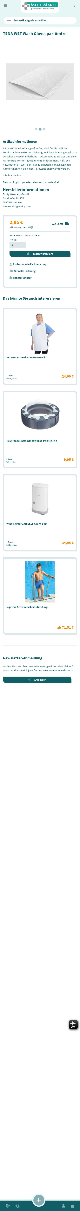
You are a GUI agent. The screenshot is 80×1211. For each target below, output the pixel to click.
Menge (13, 239)
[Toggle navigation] (5, 5)
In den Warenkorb (42, 254)
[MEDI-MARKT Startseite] (40, 6)
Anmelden (39, 679)
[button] (8, 1206)
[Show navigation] (38, 1200)
